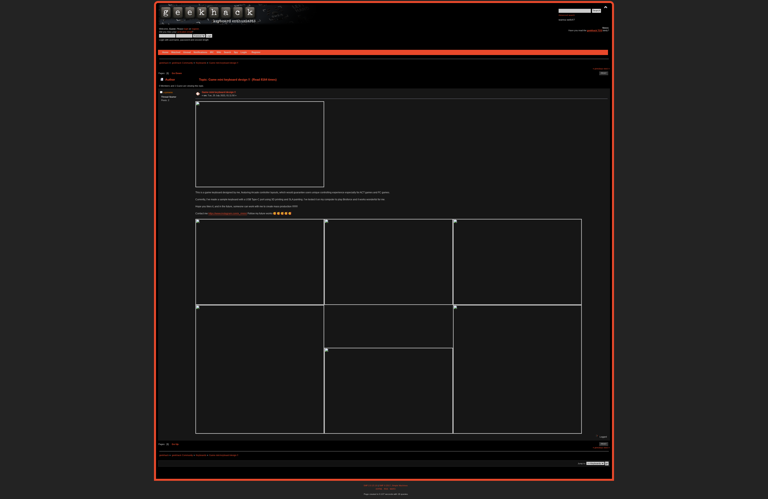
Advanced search (567, 15)
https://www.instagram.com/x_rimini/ (227, 213)
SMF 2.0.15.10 (371, 485)
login (186, 29)
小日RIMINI (168, 93)
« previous (598, 68)
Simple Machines (400, 485)
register (195, 29)
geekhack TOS (594, 30)
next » (607, 68)
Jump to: (582, 463)
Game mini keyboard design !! (219, 92)
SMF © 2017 (385, 485)
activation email (184, 32)
